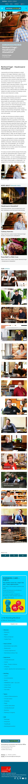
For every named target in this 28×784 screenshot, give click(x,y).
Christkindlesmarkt (9, 659)
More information (9, 597)
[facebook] (15, 778)
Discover (6, 630)
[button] (5, 555)
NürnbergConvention (9, 726)
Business (6, 710)
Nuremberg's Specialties (10, 646)
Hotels (6, 675)
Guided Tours (7, 639)
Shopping (6, 666)
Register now (14, 624)
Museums (6, 632)
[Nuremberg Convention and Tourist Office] (13, 8)
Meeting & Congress (9, 712)
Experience (6, 657)
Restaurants (7, 648)
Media (6, 4)
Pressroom (7, 721)
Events (6, 662)
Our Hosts (6, 689)
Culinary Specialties (9, 705)
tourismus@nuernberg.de (13, 756)
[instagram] (25, 778)
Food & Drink (7, 643)
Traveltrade (7, 724)
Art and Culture (8, 698)
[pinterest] (20, 778)
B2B (11, 4)
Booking (5, 673)
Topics (5, 694)
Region (6, 634)
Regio (5, 703)
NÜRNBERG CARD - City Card (11, 682)
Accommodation (8, 678)
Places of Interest (8, 637)
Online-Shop (7, 687)
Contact (16, 4)
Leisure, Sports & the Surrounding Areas (14, 669)
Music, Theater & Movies (10, 664)
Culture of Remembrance (11, 696)
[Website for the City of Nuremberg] (14, 769)
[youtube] (23, 778)
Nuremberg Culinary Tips (10, 653)
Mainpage (6, 719)
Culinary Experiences (9, 650)
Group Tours (7, 685)
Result (5, 680)
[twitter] (17, 778)
